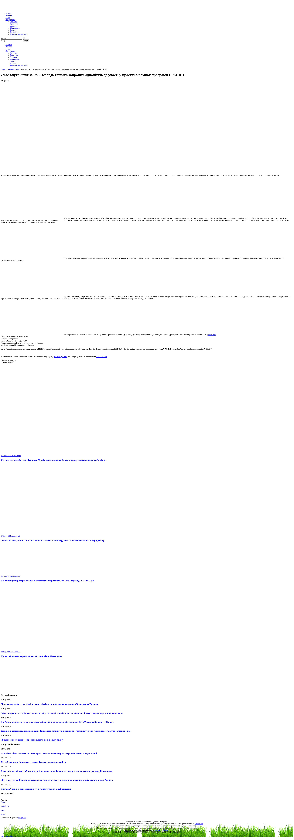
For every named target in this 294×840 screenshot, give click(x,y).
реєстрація (211, 335)
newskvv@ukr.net (60, 357)
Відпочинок (15, 28)
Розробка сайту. (7, 836)
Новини (9, 16)
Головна (9, 13)
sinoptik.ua (22, 818)
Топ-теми (13, 22)
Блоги (8, 18)
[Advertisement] (147, 676)
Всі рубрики (10, 20)
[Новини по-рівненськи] (29, 10)
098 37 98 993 (101, 357)
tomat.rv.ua (199, 824)
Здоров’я (13, 26)
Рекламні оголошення (18, 34)
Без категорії (14, 69)
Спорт (12, 30)
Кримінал (14, 24)
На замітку (14, 32)
